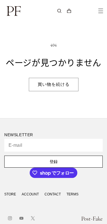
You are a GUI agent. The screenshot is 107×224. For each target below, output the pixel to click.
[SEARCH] (59, 11)
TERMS (72, 194)
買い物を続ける (54, 85)
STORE (10, 194)
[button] (69, 11)
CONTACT (53, 194)
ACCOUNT (30, 194)
